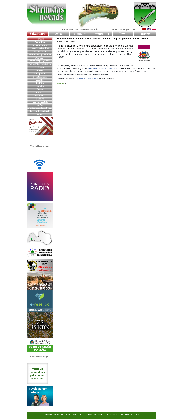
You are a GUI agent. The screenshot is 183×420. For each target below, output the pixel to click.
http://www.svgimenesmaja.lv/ (87, 78)
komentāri (61, 83)
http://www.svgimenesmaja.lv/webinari (102, 69)
